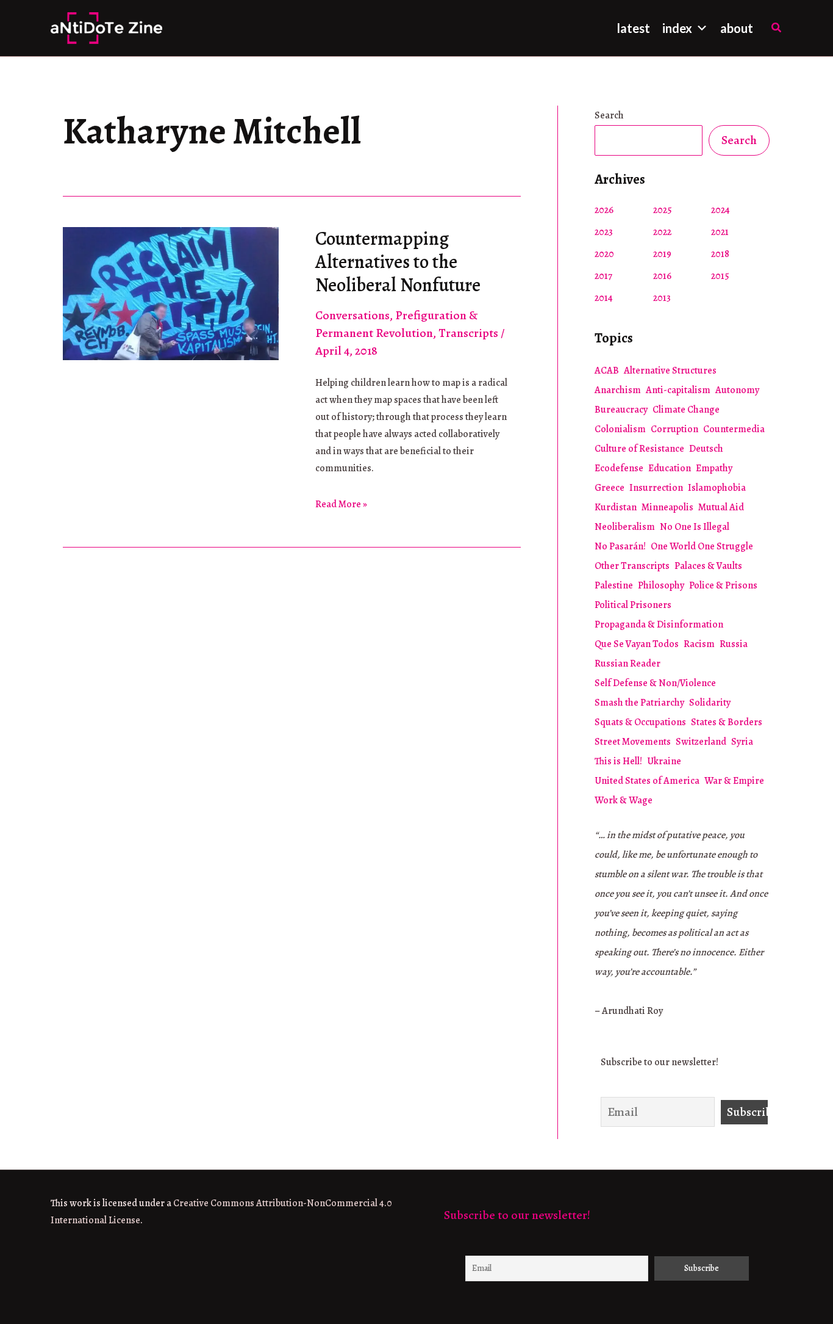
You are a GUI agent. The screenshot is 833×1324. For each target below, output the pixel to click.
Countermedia (734, 429)
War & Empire (734, 780)
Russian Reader (627, 663)
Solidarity (710, 702)
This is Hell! (618, 761)
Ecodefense (619, 468)
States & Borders (726, 722)
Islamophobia (717, 487)
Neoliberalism (625, 527)
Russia (734, 644)
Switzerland (701, 741)
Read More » (341, 505)
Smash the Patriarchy (639, 702)
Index (677, 28)
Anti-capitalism (678, 390)
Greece (609, 487)
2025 (662, 210)
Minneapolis (667, 507)
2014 (604, 298)
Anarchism (618, 390)
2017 (603, 276)
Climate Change (686, 409)
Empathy (714, 468)
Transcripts (468, 333)
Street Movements (633, 741)
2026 (604, 210)
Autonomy (737, 390)
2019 (662, 254)
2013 (662, 298)
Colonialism (620, 429)
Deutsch (706, 448)
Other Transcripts (632, 566)
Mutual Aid (721, 507)
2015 (720, 276)
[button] (776, 28)
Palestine (614, 585)
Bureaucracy (621, 409)
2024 (720, 210)
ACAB (607, 370)
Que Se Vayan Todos (637, 644)
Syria (742, 741)
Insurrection (656, 487)
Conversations (352, 315)
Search (609, 115)
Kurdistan (616, 507)
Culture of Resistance (639, 448)
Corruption (674, 429)
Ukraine (664, 761)
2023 (604, 232)
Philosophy (661, 585)
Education (669, 468)
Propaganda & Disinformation (659, 624)
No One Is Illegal (694, 527)
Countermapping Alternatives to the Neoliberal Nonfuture (398, 262)
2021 (720, 232)
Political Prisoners (633, 605)
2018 (720, 254)
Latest (633, 28)
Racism (699, 644)
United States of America (647, 780)
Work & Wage (623, 800)
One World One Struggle (702, 546)
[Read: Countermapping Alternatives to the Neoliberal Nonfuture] (171, 292)
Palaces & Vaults (708, 566)
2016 (662, 276)
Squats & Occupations (640, 722)
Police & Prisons (723, 585)
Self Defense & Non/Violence (655, 683)
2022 (662, 232)
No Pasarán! (620, 546)
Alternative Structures (670, 370)
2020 (604, 254)
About (736, 28)
